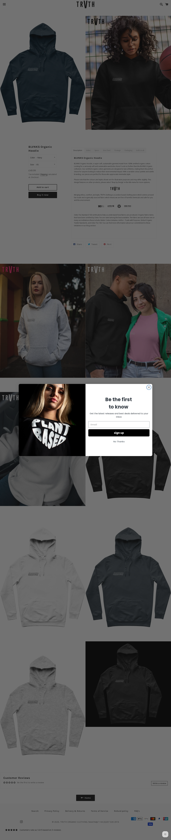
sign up (119, 433)
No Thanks (119, 441)
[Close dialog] (149, 387)
